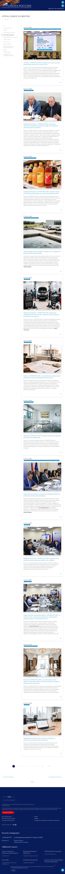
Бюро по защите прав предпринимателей (8, 47)
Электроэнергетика (28, 90)
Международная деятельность (10, 37)
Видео (4, 49)
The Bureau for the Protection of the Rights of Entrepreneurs (46, 820)
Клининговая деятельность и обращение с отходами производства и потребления (42, 29)
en (62, 5)
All (4, 25)
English (9, 796)
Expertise (36, 818)
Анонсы (5, 30)
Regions (36, 816)
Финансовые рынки (28, 402)
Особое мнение (7, 44)
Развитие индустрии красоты (30, 646)
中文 (13, 796)
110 (49, 766)
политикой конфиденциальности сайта (19, 867)
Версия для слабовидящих (57, 8)
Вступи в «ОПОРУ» (8, 812)
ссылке (44, 205)
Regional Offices (18, 840)
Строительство (27, 342)
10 (42, 766)
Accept (13, 870)
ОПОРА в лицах (7, 39)
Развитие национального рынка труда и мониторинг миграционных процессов (41, 460)
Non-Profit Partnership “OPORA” (8, 818)
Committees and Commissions (8, 820)
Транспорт (26, 704)
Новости (7, 19)
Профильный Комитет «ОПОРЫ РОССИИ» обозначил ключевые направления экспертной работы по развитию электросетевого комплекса (40, 125)
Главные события (7, 28)
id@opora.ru (5, 840)
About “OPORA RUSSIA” (7, 816)
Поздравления (6, 52)
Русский (4, 796)
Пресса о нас (6, 41)
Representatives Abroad (21, 842)
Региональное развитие (9, 32)
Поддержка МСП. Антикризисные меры (8, 55)
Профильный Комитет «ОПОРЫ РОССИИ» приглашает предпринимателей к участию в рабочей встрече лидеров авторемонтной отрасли (41, 314)
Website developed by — (8, 824)
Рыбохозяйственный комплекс (31, 217)
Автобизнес (27, 279)
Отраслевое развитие (8, 35)
